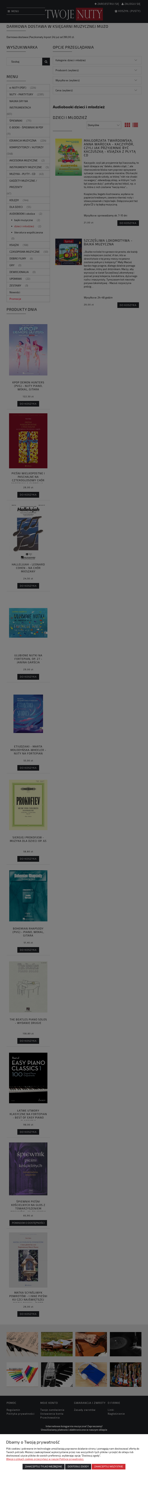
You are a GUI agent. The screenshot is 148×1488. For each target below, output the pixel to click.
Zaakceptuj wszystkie (108, 1466)
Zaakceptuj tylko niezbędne (43, 1466)
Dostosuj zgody (78, 1466)
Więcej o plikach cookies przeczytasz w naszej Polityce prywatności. (45, 1459)
